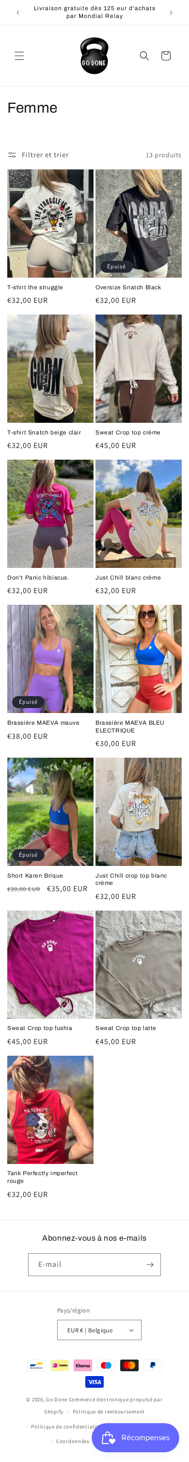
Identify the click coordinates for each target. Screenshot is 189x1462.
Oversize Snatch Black (128, 287)
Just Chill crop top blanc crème (131, 879)
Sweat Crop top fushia (40, 1028)
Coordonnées (73, 1441)
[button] (19, 55)
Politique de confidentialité (66, 1426)
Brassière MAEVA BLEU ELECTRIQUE (130, 726)
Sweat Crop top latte (126, 1028)
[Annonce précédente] (18, 12)
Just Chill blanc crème (128, 577)
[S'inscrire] (149, 1264)
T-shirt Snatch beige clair (44, 432)
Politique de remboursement (109, 1411)
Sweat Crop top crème (128, 432)
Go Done (56, 1399)
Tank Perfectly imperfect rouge (42, 1177)
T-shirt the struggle (35, 287)
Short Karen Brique (35, 875)
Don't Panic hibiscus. (38, 577)
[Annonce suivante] (171, 12)
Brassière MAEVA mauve (43, 722)
